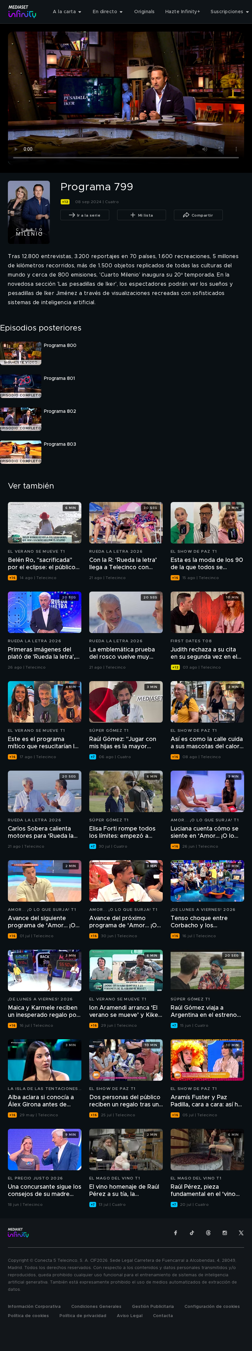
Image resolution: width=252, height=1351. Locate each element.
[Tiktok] (192, 1233)
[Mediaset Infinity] (22, 11)
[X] (241, 1233)
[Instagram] (225, 1233)
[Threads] (208, 1233)
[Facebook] (175, 1233)
